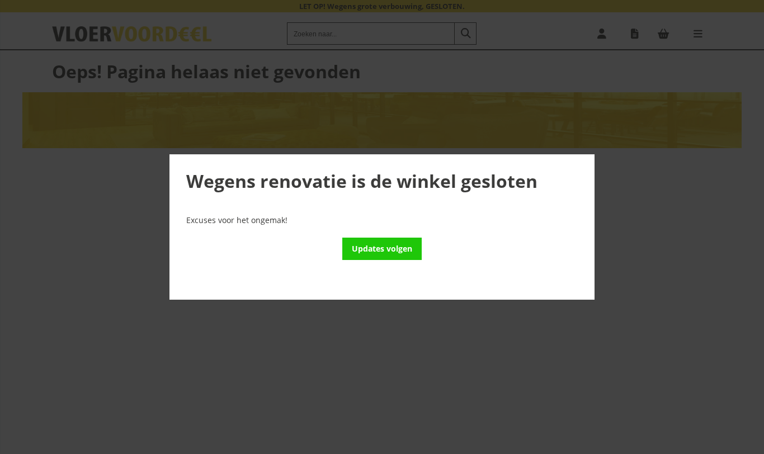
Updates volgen (382, 248)
